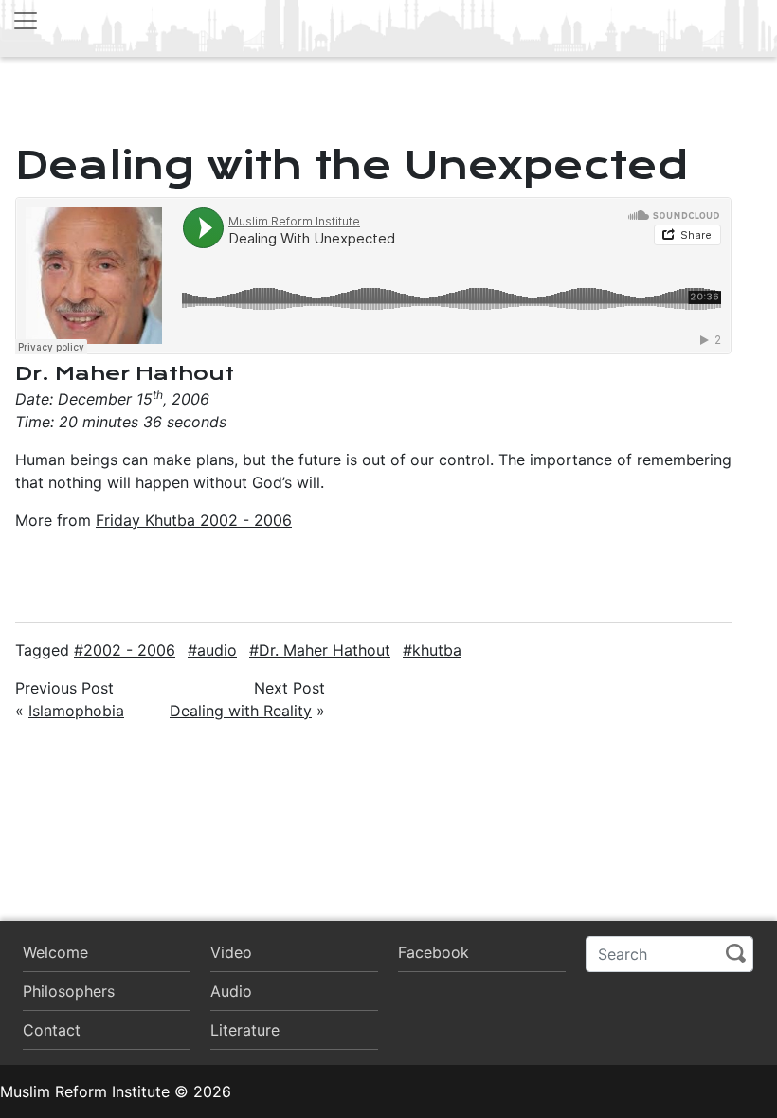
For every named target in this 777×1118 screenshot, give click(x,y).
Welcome (55, 952)
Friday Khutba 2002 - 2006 (194, 520)
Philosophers (69, 991)
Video (231, 952)
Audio (231, 991)
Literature (245, 1029)
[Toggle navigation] (25, 21)
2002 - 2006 (129, 649)
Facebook (433, 952)
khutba (436, 649)
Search (736, 954)
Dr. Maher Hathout (324, 649)
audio (217, 649)
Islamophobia (76, 710)
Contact (52, 1029)
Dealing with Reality (241, 710)
